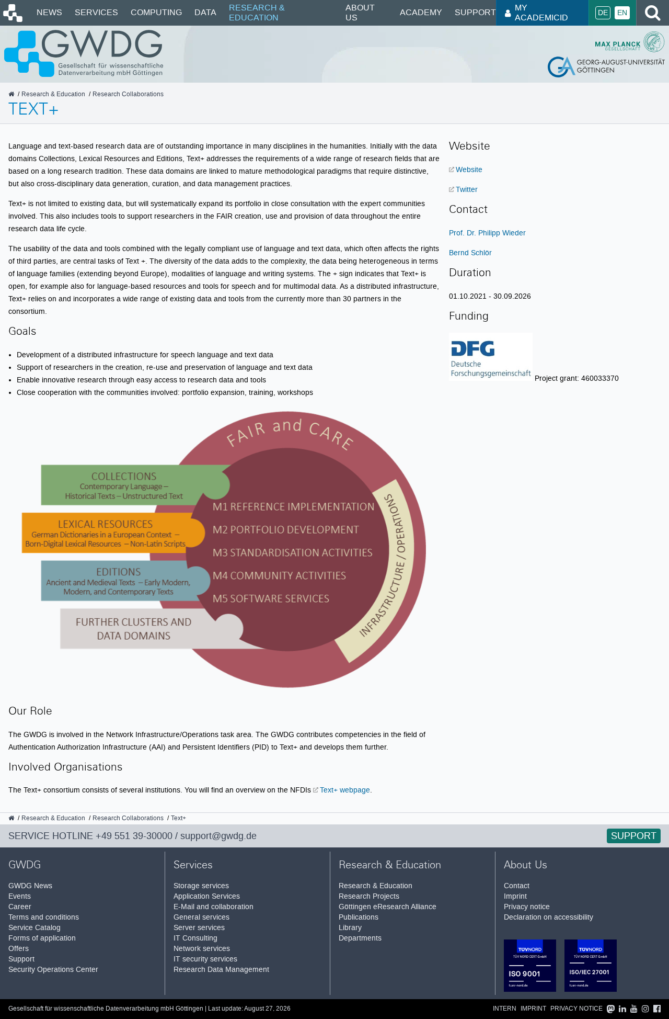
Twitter (467, 189)
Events (19, 896)
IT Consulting (195, 938)
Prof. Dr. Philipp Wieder (487, 233)
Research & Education (257, 12)
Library (350, 928)
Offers (18, 949)
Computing (156, 12)
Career (19, 907)
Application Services (207, 896)
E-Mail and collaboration (213, 907)
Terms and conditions (43, 917)
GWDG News (30, 886)
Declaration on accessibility (548, 917)
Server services (199, 928)
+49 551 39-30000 (134, 836)
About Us (360, 12)
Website (469, 169)
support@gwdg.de (218, 836)
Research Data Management (221, 969)
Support (475, 12)
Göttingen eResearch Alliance (387, 907)
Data (205, 12)
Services (96, 12)
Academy (421, 12)
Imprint (515, 896)
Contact (516, 886)
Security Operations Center (53, 969)
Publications (358, 917)
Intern (504, 1008)
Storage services (201, 886)
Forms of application (42, 938)
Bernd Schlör (470, 252)
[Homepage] (12, 19)
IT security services (205, 959)
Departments (360, 938)
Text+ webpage (345, 790)
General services (201, 917)
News (49, 12)
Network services (202, 949)
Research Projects (369, 896)
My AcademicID (541, 12)
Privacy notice (527, 907)
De (603, 13)
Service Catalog (34, 928)
